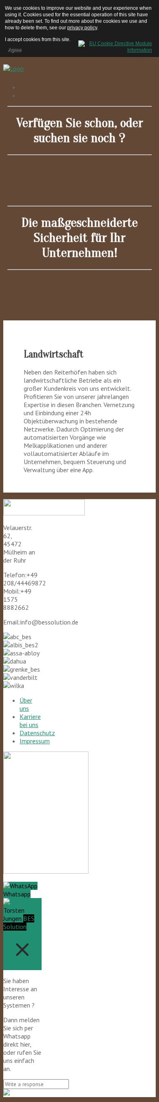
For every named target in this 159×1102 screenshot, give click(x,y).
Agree (14, 50)
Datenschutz (37, 733)
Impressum (35, 741)
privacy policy (82, 28)
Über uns (26, 704)
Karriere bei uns (30, 720)
